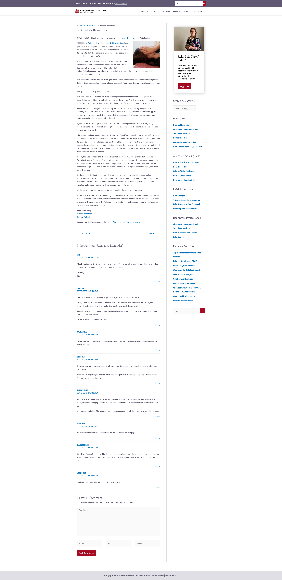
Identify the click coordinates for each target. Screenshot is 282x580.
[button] (147, 11)
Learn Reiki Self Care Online (184, 142)
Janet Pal (81, 288)
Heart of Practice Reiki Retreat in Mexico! (124, 222)
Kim (78, 255)
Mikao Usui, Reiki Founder (184, 265)
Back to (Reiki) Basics (182, 175)
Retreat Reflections (85, 217)
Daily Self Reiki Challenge (183, 171)
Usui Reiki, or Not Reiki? (183, 279)
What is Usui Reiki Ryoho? (183, 274)
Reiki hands (92, 43)
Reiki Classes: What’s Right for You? (187, 146)
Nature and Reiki (180, 137)
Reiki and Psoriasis (181, 125)
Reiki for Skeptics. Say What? (185, 261)
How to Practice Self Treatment (186, 162)
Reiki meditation (116, 43)
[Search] (204, 3)
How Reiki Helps (180, 166)
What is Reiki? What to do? (184, 296)
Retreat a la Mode (84, 213)
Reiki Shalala (178, 237)
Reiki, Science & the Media (184, 283)
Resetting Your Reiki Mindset (185, 208)
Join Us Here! (121, 3)
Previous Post (84, 233)
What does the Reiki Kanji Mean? (186, 270)
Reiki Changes (179, 195)
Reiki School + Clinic (129, 38)
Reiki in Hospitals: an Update (185, 232)
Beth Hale (81, 357)
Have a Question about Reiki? (185, 180)
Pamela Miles (82, 332)
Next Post (154, 233)
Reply (157, 281)
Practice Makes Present (183, 300)
